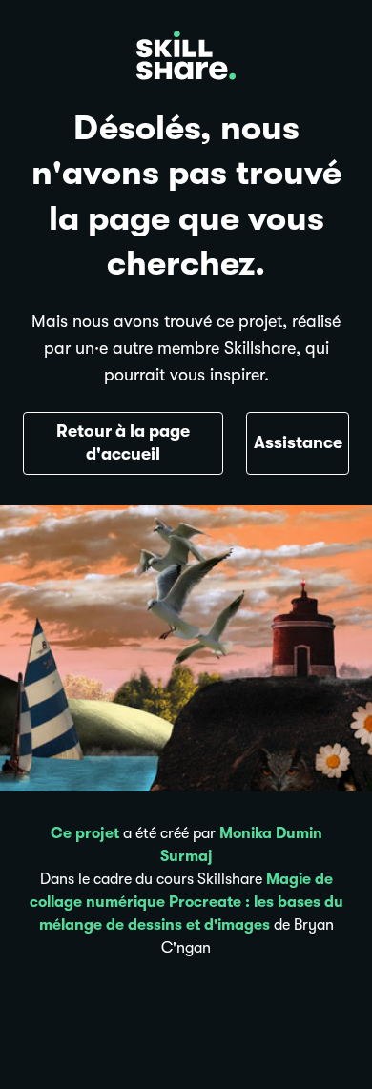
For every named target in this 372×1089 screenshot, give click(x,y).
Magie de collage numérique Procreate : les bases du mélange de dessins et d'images (186, 902)
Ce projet (85, 833)
